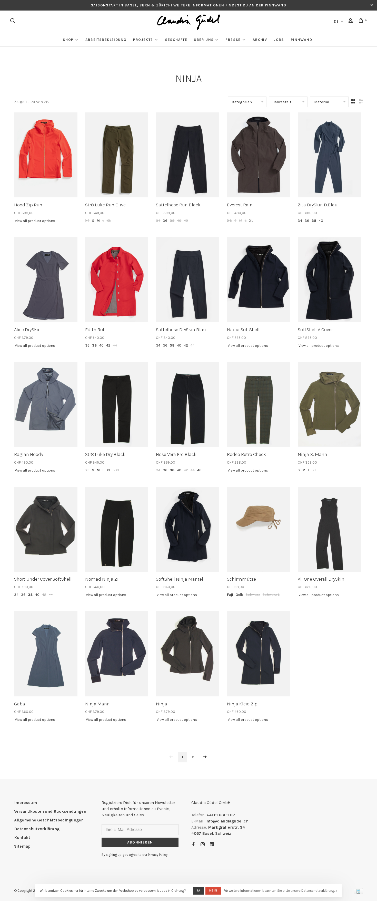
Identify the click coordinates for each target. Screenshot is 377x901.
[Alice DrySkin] (45, 280)
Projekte (143, 39)
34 (158, 220)
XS (87, 220)
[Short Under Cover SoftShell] (45, 530)
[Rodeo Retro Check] (258, 405)
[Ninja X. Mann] (329, 405)
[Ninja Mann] (116, 654)
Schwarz (253, 594)
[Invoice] (358, 892)
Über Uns (204, 39)
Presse (233, 39)
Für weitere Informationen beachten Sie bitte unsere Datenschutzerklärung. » (280, 891)
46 (199, 470)
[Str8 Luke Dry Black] (116, 405)
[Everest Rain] (258, 155)
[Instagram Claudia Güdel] (203, 844)
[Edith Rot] (116, 280)
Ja (198, 890)
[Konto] (351, 21)
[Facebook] (193, 844)
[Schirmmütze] (258, 530)
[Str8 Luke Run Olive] (116, 155)
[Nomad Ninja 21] (116, 530)
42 (186, 220)
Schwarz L (271, 594)
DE (336, 21)
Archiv (260, 39)
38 (172, 220)
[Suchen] (13, 21)
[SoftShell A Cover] (329, 280)
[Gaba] (45, 654)
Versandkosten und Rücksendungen (50, 811)
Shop (68, 39)
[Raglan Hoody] (45, 405)
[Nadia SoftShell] (258, 280)
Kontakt (22, 837)
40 (179, 220)
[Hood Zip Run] (45, 155)
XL (109, 220)
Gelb (239, 594)
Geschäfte (176, 39)
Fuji (230, 594)
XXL (116, 470)
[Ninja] (187, 654)
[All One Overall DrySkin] (329, 530)
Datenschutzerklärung (36, 828)
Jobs (279, 39)
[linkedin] (212, 844)
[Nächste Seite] (205, 757)
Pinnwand (301, 39)
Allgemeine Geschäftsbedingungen (49, 820)
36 (165, 220)
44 (115, 345)
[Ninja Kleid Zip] (258, 654)
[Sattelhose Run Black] (187, 155)
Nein (213, 890)
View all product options (35, 221)
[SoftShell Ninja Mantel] (187, 530)
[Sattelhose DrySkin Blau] (187, 280)
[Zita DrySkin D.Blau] (329, 155)
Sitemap (22, 846)
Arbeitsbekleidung (106, 39)
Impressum (25, 802)
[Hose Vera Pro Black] (187, 405)
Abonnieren (140, 842)
